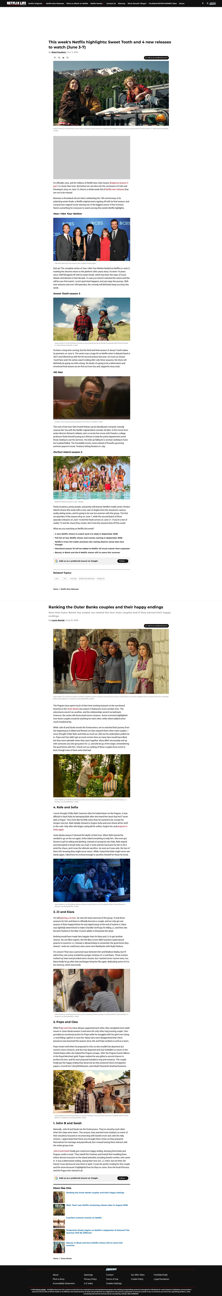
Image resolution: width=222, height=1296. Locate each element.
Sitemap (121, 3)
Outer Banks (66, 1258)
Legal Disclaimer (161, 1279)
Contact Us (111, 3)
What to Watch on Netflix (77, 3)
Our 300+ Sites (138, 1275)
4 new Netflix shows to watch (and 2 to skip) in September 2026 (86, 534)
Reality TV (100, 578)
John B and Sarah (61, 1151)
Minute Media (41, 1289)
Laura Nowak (58, 620)
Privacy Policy (90, 1279)
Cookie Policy (137, 1279)
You (56, 578)
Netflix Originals (35, 3)
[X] (207, 3)
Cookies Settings (114, 1283)
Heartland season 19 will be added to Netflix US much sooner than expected (92, 548)
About (181, 3)
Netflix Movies (96, 3)
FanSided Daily (161, 1275)
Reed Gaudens (59, 52)
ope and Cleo (66, 1028)
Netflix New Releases (55, 3)
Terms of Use (112, 1279)
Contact (109, 1275)
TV (65, 578)
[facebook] (202, 3)
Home (55, 589)
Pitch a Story (58, 1279)
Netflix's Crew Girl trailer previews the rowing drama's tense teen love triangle (89, 543)
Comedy (73, 578)
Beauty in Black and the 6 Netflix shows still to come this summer (87, 552)
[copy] (67, 57)
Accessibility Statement (64, 1283)
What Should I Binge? (137, 3)
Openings (88, 1275)
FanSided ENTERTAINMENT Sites (163, 3)
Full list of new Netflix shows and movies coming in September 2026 (88, 538)
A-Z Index (88, 1283)
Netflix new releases (114, 189)
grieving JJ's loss (68, 918)
